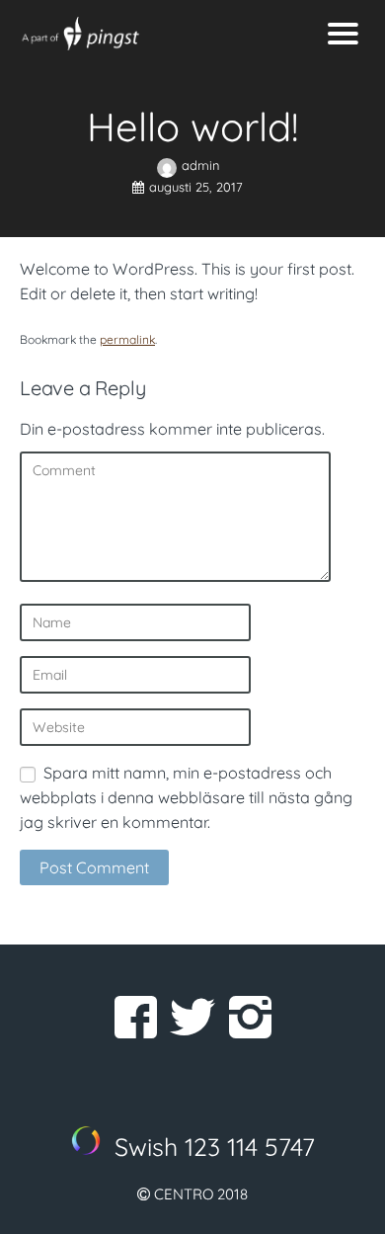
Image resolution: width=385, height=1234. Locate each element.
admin (200, 165)
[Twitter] (192, 1016)
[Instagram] (249, 1016)
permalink (127, 339)
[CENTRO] (145, 33)
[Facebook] (135, 1016)
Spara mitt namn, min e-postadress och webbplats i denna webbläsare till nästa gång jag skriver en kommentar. (186, 797)
